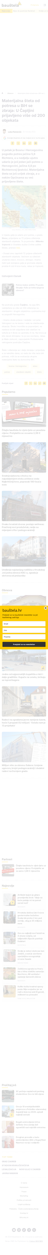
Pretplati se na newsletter (24, 644)
